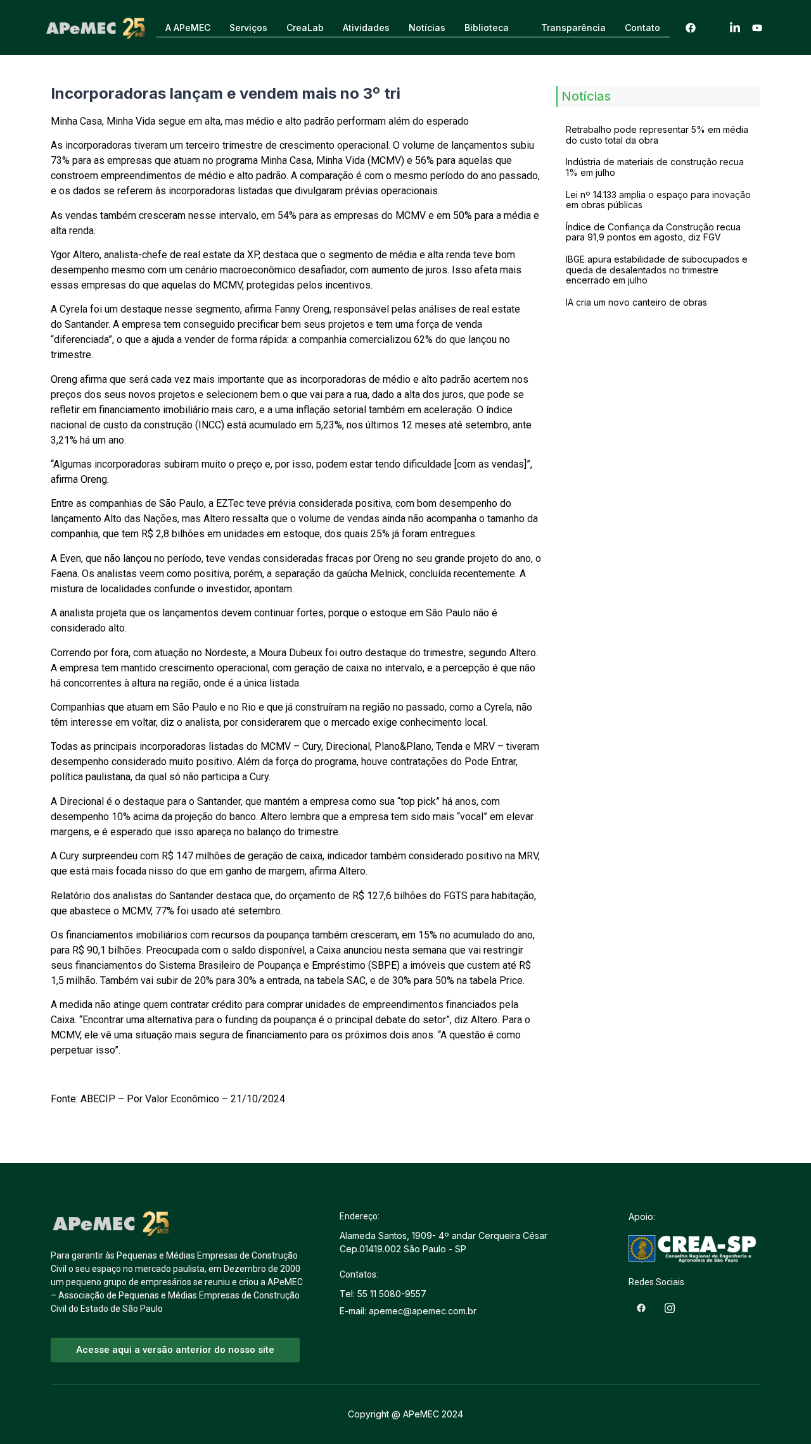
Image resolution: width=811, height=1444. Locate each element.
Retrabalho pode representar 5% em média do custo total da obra (657, 135)
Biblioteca (486, 27)
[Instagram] (712, 27)
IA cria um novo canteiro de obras (636, 302)
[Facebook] (690, 27)
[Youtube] (757, 27)
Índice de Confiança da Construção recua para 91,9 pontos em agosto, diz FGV (653, 232)
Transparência (573, 27)
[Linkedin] (734, 27)
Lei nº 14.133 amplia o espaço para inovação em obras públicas (658, 200)
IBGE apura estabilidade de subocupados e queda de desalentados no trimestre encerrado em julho (657, 270)
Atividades (366, 27)
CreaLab (305, 27)
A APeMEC (187, 27)
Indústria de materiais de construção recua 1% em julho (655, 167)
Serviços (248, 27)
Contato (642, 27)
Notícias (427, 27)
